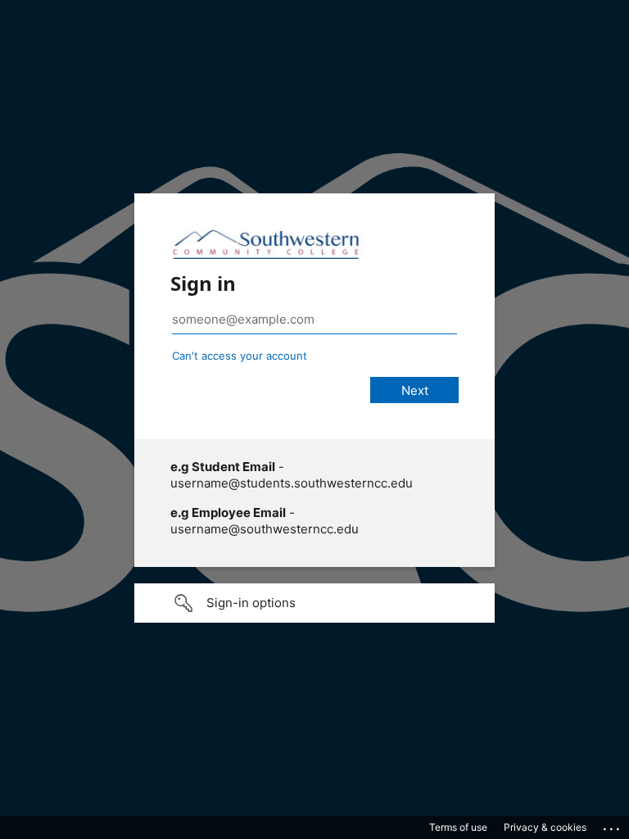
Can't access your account (239, 355)
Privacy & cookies (545, 827)
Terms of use (458, 827)
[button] (314, 603)
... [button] (612, 825)
